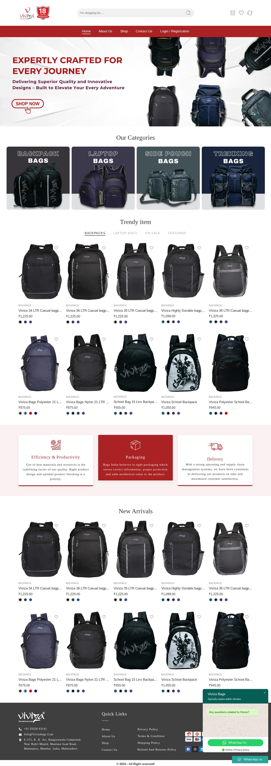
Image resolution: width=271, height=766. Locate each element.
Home (86, 31)
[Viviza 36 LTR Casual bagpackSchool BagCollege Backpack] (231, 271)
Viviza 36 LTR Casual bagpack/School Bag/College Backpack (88, 310)
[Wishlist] (56, 248)
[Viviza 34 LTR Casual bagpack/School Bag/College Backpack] (40, 271)
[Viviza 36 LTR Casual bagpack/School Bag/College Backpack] (88, 271)
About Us (105, 31)
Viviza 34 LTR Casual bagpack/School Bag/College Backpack (40, 310)
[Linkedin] (202, 749)
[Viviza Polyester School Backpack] (231, 363)
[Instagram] (195, 749)
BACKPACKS (95, 233)
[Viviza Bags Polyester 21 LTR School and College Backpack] (40, 363)
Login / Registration (174, 31)
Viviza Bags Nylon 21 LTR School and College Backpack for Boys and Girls (88, 402)
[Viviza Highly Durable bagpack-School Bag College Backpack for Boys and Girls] (183, 271)
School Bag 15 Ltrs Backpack (135, 402)
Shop (124, 31)
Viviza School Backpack (179, 402)
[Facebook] (188, 749)
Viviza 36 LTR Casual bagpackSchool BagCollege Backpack (231, 310)
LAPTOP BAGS (125, 233)
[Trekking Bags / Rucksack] (233, 178)
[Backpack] (38, 178)
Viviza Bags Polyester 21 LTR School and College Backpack (40, 402)
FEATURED (177, 233)
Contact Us (144, 31)
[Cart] (232, 13)
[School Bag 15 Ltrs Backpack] (135, 363)
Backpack (24, 305)
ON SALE (152, 233)
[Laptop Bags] (103, 178)
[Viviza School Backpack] (183, 363)
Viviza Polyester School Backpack (231, 402)
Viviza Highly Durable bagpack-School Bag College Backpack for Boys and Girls (183, 310)
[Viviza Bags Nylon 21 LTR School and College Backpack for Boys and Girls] (88, 363)
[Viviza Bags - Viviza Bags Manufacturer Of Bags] (35, 13)
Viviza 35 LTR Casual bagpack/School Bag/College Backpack (135, 310)
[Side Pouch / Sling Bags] (168, 178)
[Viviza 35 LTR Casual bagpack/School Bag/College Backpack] (135, 271)
